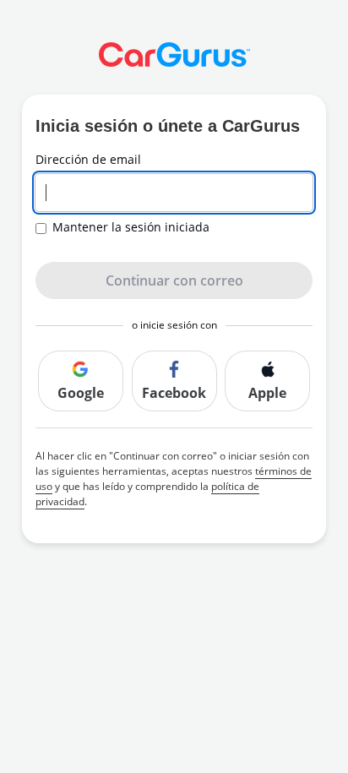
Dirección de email (88, 159)
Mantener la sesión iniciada (130, 227)
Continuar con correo (174, 280)
